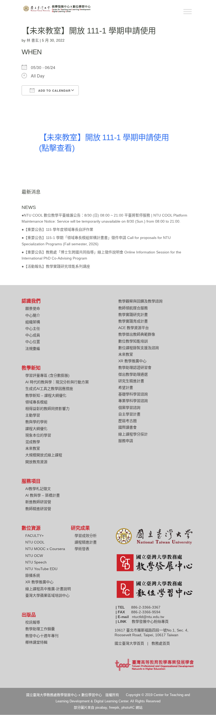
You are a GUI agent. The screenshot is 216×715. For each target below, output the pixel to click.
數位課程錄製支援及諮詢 (138, 348)
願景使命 (32, 308)
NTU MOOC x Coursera (45, 549)
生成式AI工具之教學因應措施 (49, 388)
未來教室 (32, 448)
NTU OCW (34, 556)
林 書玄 (33, 40)
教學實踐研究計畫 (133, 314)
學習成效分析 (86, 535)
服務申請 (125, 441)
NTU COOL (35, 542)
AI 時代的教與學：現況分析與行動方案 (57, 382)
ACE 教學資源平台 (133, 328)
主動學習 (32, 415)
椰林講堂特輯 (36, 642)
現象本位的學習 (38, 435)
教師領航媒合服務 (133, 308)
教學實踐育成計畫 (133, 321)
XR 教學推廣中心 (132, 361)
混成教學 (32, 442)
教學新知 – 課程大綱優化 (45, 395)
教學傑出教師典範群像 (136, 334)
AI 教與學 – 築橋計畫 (42, 495)
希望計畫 (125, 387)
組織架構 (32, 322)
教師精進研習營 (38, 509)
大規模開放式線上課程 (43, 455)
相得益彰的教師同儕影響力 (47, 409)
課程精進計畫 (86, 542)
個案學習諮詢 (129, 407)
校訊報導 (32, 622)
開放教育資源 (36, 462)
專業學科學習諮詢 (133, 401)
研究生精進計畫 (131, 381)
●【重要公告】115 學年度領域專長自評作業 (57, 229)
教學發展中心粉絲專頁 (150, 621)
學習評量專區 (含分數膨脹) (47, 375)
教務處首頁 (161, 643)
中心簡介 (32, 315)
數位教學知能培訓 (133, 341)
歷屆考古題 (127, 421)
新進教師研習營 (38, 502)
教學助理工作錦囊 (40, 629)
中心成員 (32, 335)
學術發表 (82, 549)
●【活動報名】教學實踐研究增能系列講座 (56, 266)
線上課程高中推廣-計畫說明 (48, 589)
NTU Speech (36, 562)
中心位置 (32, 342)
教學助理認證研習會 (134, 367)
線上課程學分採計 (133, 434)
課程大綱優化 (36, 429)
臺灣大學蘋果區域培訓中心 (47, 595)
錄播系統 (32, 575)
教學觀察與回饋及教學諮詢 (140, 301)
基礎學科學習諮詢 (133, 394)
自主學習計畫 (129, 414)
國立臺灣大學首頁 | (133, 643)
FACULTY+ (34, 535)
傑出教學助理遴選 (133, 374)
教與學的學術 (36, 422)
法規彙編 (32, 348)
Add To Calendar (54, 90)
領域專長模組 (36, 402)
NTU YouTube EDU (41, 569)
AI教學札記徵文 (38, 489)
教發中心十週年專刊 (41, 636)
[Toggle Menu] (187, 11)
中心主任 (32, 328)
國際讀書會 (127, 427)
